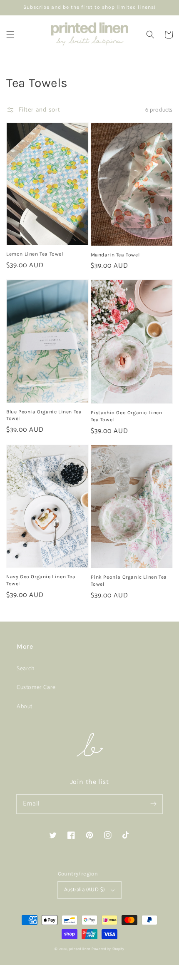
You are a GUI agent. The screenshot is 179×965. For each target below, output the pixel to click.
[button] (10, 34)
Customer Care (36, 687)
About (24, 706)
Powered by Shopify (108, 949)
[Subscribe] (153, 804)
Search (26, 669)
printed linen (79, 949)
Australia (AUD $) (84, 889)
